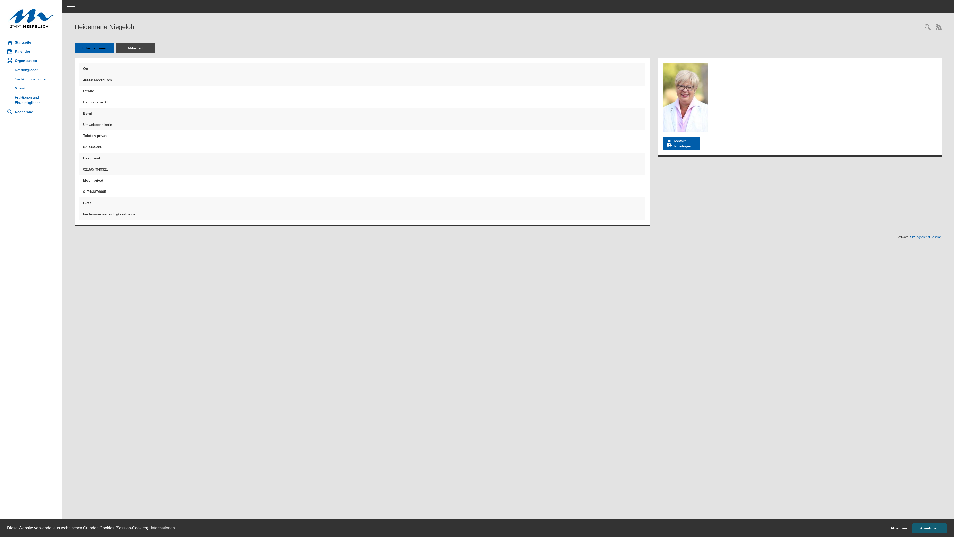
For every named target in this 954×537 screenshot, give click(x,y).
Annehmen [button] (929, 528)
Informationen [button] (163, 528)
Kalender (22, 51)
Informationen (94, 48)
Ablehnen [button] (899, 528)
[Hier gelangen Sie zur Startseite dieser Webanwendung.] (31, 18)
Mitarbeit (135, 48)
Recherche (24, 112)
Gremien (22, 88)
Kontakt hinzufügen (682, 143)
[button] (31, 60)
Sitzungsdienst (926, 237)
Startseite (23, 42)
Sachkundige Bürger (31, 79)
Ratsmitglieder (26, 70)
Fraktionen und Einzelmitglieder (27, 100)
